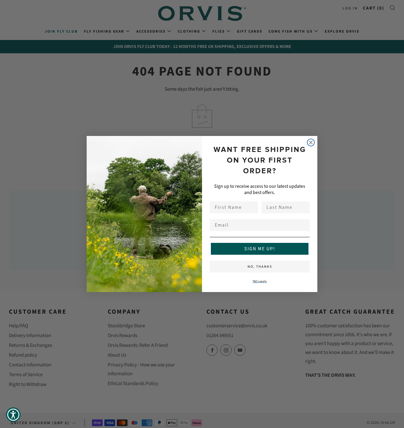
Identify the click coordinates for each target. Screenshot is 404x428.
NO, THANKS (260, 266)
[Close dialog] (310, 142)
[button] (13, 414)
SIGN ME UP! (259, 249)
